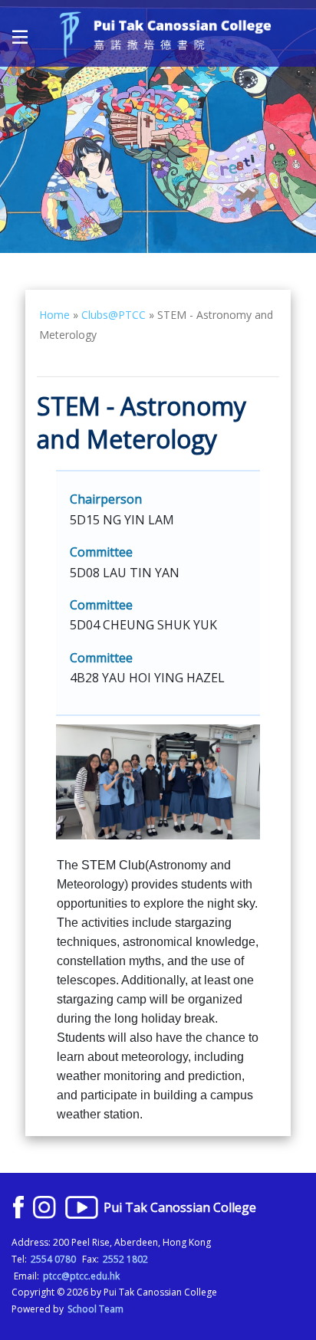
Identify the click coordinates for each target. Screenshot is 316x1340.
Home (54, 314)
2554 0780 (53, 1259)
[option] (158, 126)
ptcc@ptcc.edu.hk (81, 1276)
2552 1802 (125, 1259)
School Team (95, 1308)
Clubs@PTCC (113, 314)
